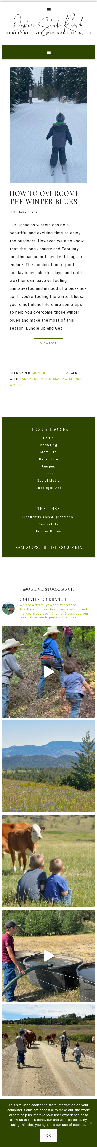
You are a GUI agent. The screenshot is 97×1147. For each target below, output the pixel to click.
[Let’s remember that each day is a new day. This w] (48, 672)
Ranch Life (48, 459)
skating (60, 379)
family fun (29, 379)
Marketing (48, 445)
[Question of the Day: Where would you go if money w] (48, 1050)
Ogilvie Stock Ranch (48, 24)
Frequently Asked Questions (48, 517)
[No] (90, 1122)
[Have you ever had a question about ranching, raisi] (48, 766)
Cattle (48, 438)
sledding (77, 379)
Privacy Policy (48, 531)
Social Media (48, 480)
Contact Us (49, 524)
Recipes (48, 466)
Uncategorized (49, 488)
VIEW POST (48, 343)
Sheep (48, 474)
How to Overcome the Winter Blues (45, 197)
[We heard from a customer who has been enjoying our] (48, 861)
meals (46, 379)
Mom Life (40, 373)
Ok (48, 1135)
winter (16, 385)
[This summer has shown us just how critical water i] (48, 956)
